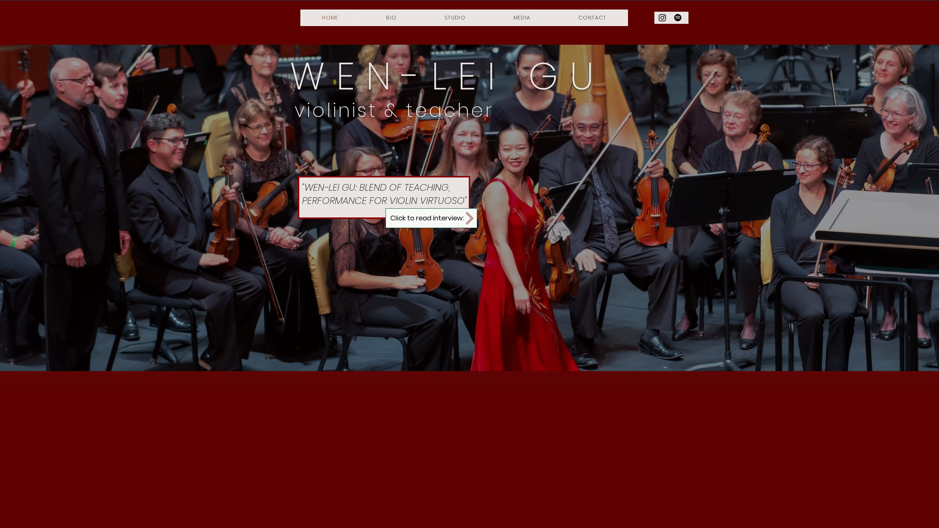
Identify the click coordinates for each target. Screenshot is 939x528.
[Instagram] (662, 17)
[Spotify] (678, 17)
